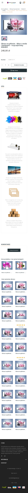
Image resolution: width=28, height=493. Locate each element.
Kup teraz (15, 70)
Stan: (12, 242)
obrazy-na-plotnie (16, 237)
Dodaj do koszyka (19, 65)
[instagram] (4, 456)
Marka (10, 237)
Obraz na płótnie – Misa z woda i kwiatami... (7, 292)
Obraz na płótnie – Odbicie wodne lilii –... (21, 272)
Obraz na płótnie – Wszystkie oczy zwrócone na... (7, 272)
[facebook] (1, 456)
